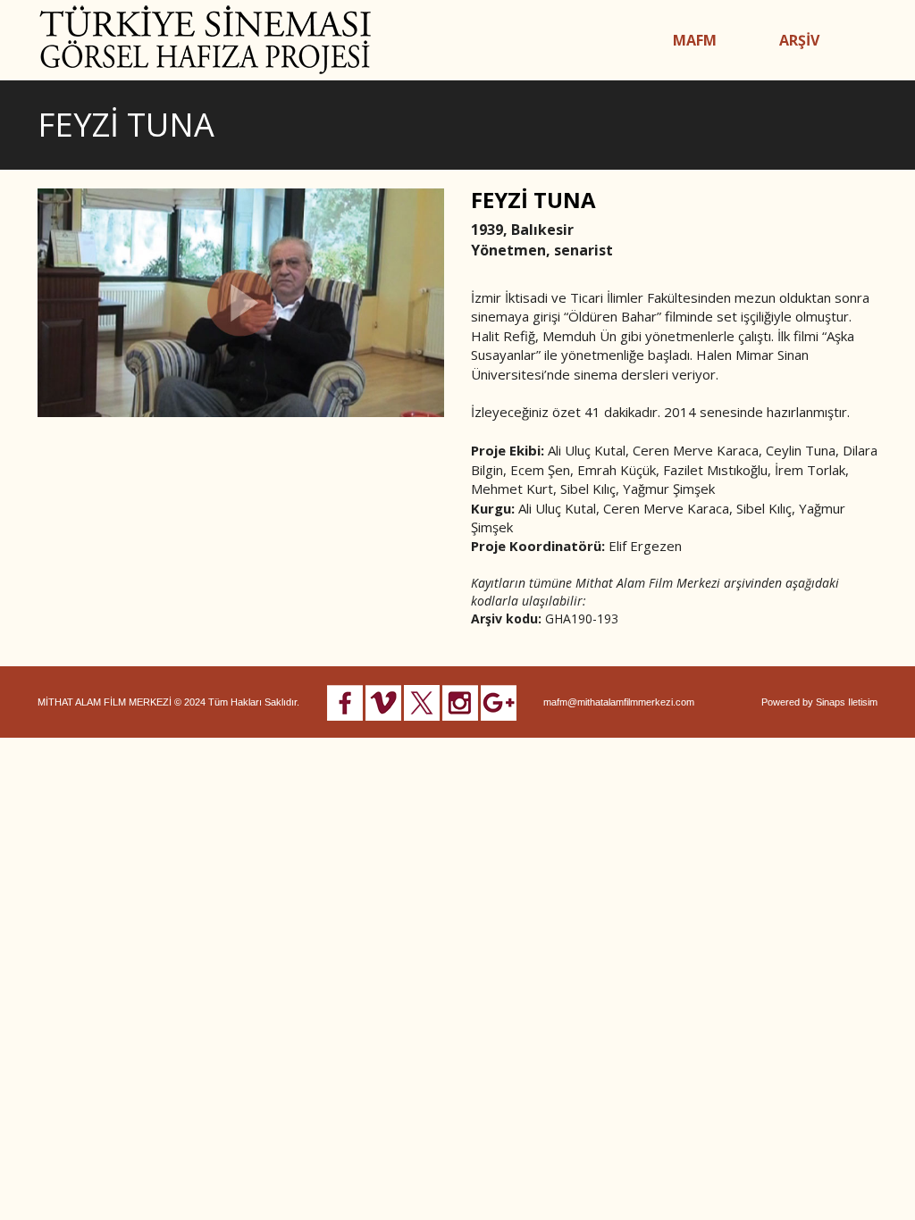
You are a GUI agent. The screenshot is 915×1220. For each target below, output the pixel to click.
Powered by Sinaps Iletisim (819, 702)
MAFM (695, 40)
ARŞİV (799, 40)
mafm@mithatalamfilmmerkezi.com (618, 702)
